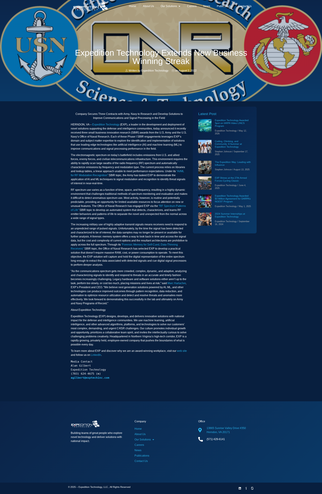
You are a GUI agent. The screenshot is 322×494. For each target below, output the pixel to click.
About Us (148, 6)
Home (132, 6)
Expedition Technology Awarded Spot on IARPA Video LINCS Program (232, 123)
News (206, 6)
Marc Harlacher (177, 283)
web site (182, 350)
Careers (192, 6)
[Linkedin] (240, 488)
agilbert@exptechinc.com (90, 377)
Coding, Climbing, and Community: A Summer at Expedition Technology (228, 144)
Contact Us (245, 6)
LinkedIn (96, 354)
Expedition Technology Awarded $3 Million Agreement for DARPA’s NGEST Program (233, 198)
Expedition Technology (105, 124)
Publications (224, 6)
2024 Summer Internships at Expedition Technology (230, 215)
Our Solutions (169, 6)
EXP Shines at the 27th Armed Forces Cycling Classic (231, 179)
